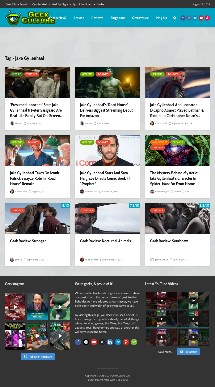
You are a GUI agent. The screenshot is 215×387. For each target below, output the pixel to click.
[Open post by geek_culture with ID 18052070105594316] (60, 335)
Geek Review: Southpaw (169, 240)
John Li (18, 259)
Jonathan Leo (161, 259)
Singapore (117, 18)
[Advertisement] (107, 43)
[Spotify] (134, 342)
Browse (78, 18)
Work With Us (111, 379)
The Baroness (91, 259)
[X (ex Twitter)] (102, 342)
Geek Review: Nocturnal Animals (105, 240)
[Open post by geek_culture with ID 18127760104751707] (37, 306)
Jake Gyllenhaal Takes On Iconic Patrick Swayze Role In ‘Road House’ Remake (35, 178)
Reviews (97, 18)
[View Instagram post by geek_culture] (23, 318)
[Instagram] (86, 342)
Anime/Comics (159, 142)
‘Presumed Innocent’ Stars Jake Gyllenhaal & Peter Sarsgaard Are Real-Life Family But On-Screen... (36, 110)
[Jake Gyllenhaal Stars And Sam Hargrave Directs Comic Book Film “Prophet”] (107, 150)
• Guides (99, 4)
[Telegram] (118, 342)
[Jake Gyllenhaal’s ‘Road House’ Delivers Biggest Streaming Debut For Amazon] (107, 82)
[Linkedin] (110, 342)
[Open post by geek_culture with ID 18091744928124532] (60, 306)
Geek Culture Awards (17, 4)
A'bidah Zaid (161, 123)
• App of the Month (81, 4)
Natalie (18, 123)
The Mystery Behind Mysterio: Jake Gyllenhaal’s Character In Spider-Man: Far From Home (174, 178)
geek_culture (15, 296)
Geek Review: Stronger (28, 240)
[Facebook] (78, 342)
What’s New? (56, 18)
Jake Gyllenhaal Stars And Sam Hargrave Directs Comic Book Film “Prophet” (107, 178)
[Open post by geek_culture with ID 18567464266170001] (15, 335)
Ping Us (161, 18)
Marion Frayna (162, 191)
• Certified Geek (38, 4)
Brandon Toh (91, 191)
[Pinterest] (126, 342)
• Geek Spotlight (58, 4)
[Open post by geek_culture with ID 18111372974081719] (37, 335)
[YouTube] (94, 342)
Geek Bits (87, 74)
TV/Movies (31, 74)
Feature (16, 74)
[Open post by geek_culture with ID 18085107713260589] (15, 306)
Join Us (124, 379)
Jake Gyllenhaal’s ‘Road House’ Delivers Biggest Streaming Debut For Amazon (106, 110)
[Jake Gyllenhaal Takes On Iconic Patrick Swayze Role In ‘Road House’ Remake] (37, 150)
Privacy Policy (94, 379)
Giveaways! (140, 18)
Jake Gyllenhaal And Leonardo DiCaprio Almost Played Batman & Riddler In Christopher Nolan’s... (177, 110)
